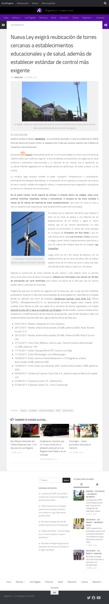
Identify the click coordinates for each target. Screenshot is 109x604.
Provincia (43, 17)
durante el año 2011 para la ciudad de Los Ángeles (36, 310)
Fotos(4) (28, 154)
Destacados (100, 491)
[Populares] (97, 484)
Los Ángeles (30, 17)
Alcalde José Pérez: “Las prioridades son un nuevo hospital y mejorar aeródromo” (54, 534)
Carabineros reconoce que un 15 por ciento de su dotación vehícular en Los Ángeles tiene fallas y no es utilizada (53, 448)
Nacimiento (90, 497)
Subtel (58, 410)
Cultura (75, 17)
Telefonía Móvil (68, 410)
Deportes (86, 17)
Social (88, 525)
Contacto (100, 17)
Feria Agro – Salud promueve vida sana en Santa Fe (80, 444)
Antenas (23, 410)
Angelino (18, 77)
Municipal (98, 554)
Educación (64, 17)
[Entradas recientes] (81, 484)
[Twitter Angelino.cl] (89, 598)
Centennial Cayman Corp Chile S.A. (72, 298)
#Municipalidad (48, 3)
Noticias (15, 17)
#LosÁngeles (7, 3)
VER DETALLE (40, 139)
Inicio (6, 17)
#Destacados (22, 3)
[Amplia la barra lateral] (3, 25)
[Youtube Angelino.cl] (98, 598)
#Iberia (35, 3)
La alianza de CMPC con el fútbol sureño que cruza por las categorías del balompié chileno (53, 496)
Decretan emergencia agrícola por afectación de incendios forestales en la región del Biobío (54, 546)
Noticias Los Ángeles (46, 410)
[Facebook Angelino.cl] (93, 598)
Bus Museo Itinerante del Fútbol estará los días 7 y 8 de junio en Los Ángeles (23, 444)
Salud (53, 17)
